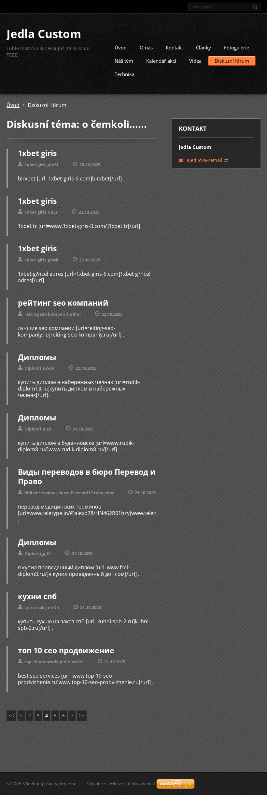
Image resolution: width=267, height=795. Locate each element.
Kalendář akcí (161, 61)
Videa (195, 61)
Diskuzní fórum (232, 61)
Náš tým (124, 61)
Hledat (255, 6)
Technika (124, 74)
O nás (146, 47)
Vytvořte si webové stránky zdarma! (121, 783)
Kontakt (174, 47)
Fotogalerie (236, 47)
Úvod (121, 47)
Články (203, 47)
